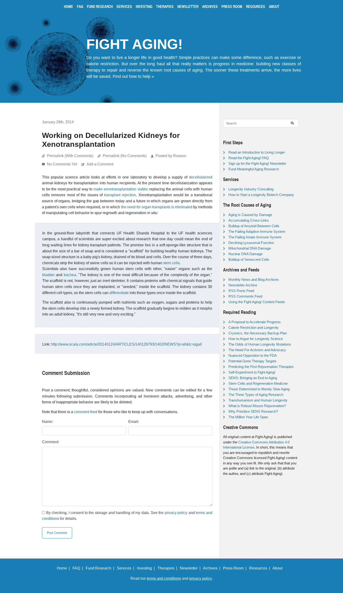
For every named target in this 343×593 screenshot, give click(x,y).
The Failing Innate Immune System (255, 237)
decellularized (200, 177)
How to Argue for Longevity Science (255, 339)
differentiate (119, 293)
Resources (255, 6)
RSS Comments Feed (245, 296)
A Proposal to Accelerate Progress (254, 322)
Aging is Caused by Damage (250, 215)
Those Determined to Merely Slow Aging (259, 389)
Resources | (260, 568)
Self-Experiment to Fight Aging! (251, 372)
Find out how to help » (133, 76)
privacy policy (176, 513)
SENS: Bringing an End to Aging (252, 378)
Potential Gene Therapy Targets (252, 361)
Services (124, 6)
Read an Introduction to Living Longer (256, 152)
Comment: (50, 442)
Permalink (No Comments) (125, 156)
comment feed (85, 412)
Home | (64, 568)
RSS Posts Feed (241, 291)
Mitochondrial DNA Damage (249, 248)
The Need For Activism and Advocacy (257, 350)
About (274, 6)
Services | (126, 568)
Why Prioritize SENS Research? (253, 411)
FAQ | (79, 568)
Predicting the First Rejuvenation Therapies (261, 367)
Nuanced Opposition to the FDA (252, 355)
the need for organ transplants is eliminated (156, 207)
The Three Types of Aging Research (255, 395)
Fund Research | (101, 568)
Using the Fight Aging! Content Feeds (256, 302)
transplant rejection (120, 195)
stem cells (171, 263)
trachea (70, 275)
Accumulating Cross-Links (248, 220)
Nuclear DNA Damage (245, 254)
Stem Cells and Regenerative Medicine (258, 383)
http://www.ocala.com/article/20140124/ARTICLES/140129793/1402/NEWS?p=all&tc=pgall (126, 344)
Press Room (231, 6)
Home (68, 6)
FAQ (80, 6)
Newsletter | (191, 568)
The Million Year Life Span (248, 417)
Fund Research (100, 6)
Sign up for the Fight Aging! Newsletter (257, 163)
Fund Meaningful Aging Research (253, 169)
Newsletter (187, 6)
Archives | (212, 568)
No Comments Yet (62, 164)
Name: (47, 422)
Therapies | (168, 568)
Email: (133, 422)
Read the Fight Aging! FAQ (248, 158)
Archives (210, 6)
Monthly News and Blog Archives (253, 279)
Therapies (165, 6)
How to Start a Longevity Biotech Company (261, 195)
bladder (48, 275)
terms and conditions (164, 578)
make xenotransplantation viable (120, 189)
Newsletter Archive (242, 285)
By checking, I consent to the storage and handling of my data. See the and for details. (127, 516)
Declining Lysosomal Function (251, 243)
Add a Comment (100, 164)
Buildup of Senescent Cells (248, 259)
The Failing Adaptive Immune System (256, 231)
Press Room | (235, 568)
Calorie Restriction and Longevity (253, 327)
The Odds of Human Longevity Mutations (259, 344)
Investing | (147, 568)
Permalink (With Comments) (70, 156)
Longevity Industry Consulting (250, 189)
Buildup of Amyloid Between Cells (253, 226)
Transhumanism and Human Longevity (257, 400)
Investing (144, 6)
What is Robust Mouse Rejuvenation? (257, 406)
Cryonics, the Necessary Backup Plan (257, 333)
